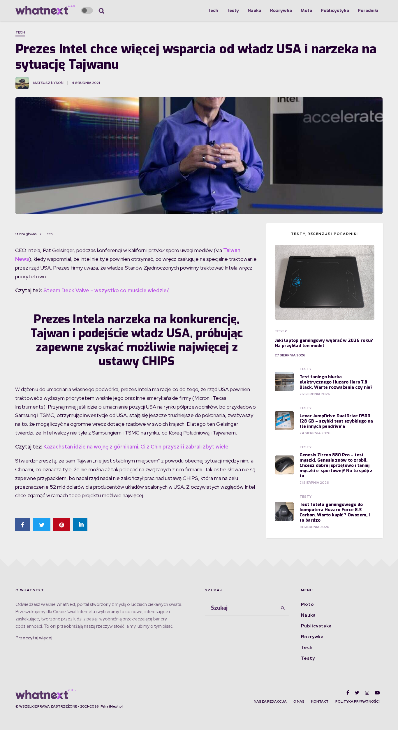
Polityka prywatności (357, 701)
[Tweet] (41, 524)
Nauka (254, 10)
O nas (298, 701)
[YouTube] (377, 692)
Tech (213, 10)
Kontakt (320, 701)
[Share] (22, 524)
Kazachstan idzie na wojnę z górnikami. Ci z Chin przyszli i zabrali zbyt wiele (135, 446)
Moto (306, 10)
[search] (283, 608)
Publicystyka (335, 10)
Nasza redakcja (270, 701)
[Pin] (61, 524)
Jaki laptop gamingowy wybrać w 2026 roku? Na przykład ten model (324, 343)
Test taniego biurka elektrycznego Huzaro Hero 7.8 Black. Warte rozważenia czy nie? (336, 382)
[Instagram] (367, 692)
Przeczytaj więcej (33, 638)
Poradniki (368, 10)
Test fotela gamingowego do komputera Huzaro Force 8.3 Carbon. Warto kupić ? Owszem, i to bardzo (335, 512)
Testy (233, 10)
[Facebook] (348, 692)
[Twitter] (357, 692)
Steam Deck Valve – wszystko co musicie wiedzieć (106, 290)
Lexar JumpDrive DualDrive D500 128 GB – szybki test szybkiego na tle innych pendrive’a (336, 421)
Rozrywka (281, 10)
